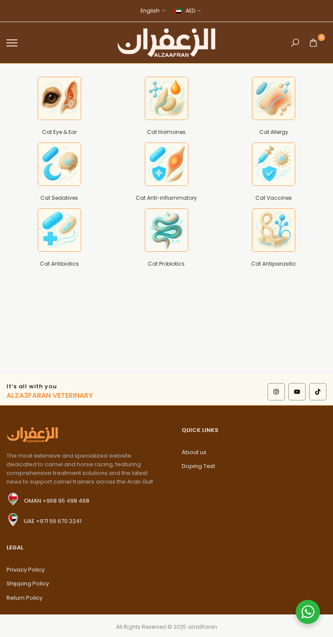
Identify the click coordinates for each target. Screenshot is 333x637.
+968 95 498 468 (65, 501)
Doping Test (198, 466)
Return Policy (24, 598)
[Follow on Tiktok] (317, 391)
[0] (313, 43)
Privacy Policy (26, 570)
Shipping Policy (28, 583)
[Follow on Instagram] (276, 391)
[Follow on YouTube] (297, 391)
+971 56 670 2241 (59, 521)
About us (194, 452)
